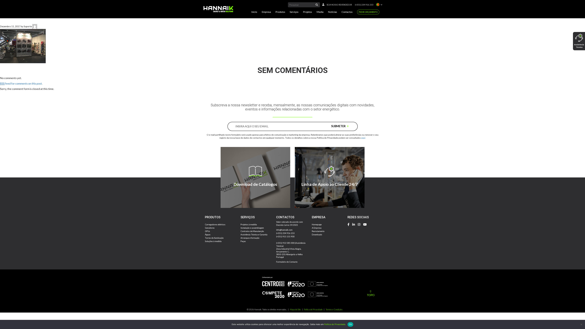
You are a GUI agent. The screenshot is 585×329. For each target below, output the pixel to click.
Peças (243, 241)
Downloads (317, 234)
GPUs (207, 231)
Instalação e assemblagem (252, 228)
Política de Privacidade (313, 309)
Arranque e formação (250, 238)
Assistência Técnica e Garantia (254, 234)
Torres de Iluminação (214, 238)
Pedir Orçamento (368, 12)
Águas (207, 234)
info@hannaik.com (284, 230)
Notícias (332, 11)
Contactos (347, 11)
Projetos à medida (249, 224)
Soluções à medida (213, 241)
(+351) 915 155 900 (285, 236)
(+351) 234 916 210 (364, 5)
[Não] (581, 324)
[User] (322, 5)
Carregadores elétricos (215, 224)
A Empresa (316, 228)
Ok (350, 324)
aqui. (363, 137)
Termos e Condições (334, 309)
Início (254, 11)
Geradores (209, 228)
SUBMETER (338, 126)
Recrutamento (318, 231)
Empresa (266, 11)
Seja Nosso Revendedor (339, 5)
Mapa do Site (295, 309)
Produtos (280, 11)
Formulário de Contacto (287, 262)
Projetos (307, 11)
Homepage (317, 224)
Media (320, 11)
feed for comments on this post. (21, 83)
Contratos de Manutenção (252, 231)
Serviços (294, 11)
